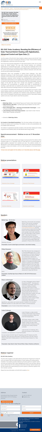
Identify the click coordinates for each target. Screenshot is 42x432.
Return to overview (6, 44)
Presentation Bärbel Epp (6, 206)
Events (11, 8)
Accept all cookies (35, 429)
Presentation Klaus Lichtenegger (8, 183)
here (28, 370)
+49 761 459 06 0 (27, 395)
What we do (6, 8)
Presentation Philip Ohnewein (28, 183)
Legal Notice (13, 430)
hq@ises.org (26, 397)
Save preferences (22, 429)
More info (21, 422)
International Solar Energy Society (9, 395)
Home (2, 8)
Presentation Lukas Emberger (28, 206)
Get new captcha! (2, 415)
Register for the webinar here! (10, 23)
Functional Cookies (24, 425)
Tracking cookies (23, 427)
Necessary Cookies (24, 424)
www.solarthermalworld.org (28, 227)
